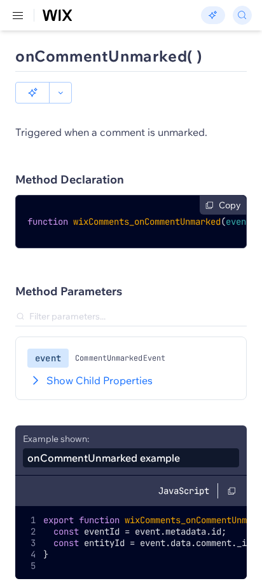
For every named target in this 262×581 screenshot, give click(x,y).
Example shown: (56, 438)
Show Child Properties (99, 380)
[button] (32, 93)
